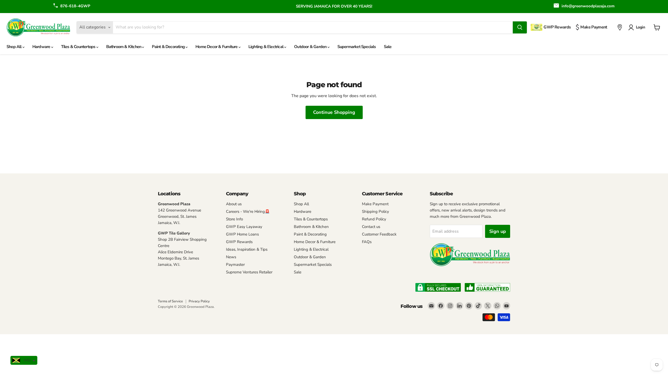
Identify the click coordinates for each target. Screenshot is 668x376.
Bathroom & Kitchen (124, 47)
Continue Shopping (334, 112)
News (231, 257)
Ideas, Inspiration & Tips (246, 249)
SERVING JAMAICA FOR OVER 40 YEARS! (334, 6)
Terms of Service (170, 301)
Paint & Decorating (169, 47)
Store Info (234, 219)
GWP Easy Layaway (244, 226)
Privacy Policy (199, 301)
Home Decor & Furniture (216, 47)
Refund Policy (374, 219)
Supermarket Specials (356, 47)
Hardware (41, 47)
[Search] (520, 27)
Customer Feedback (379, 234)
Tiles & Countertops (78, 47)
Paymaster (235, 264)
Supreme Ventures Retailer (249, 272)
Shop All (14, 47)
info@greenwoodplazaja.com (588, 6)
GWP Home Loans (242, 234)
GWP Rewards (239, 241)
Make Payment (375, 204)
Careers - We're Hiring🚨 (248, 211)
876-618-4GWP (75, 6)
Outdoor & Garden (310, 47)
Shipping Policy (375, 211)
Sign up (497, 231)
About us (234, 204)
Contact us (371, 226)
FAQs (367, 241)
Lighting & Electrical (266, 47)
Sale (388, 47)
